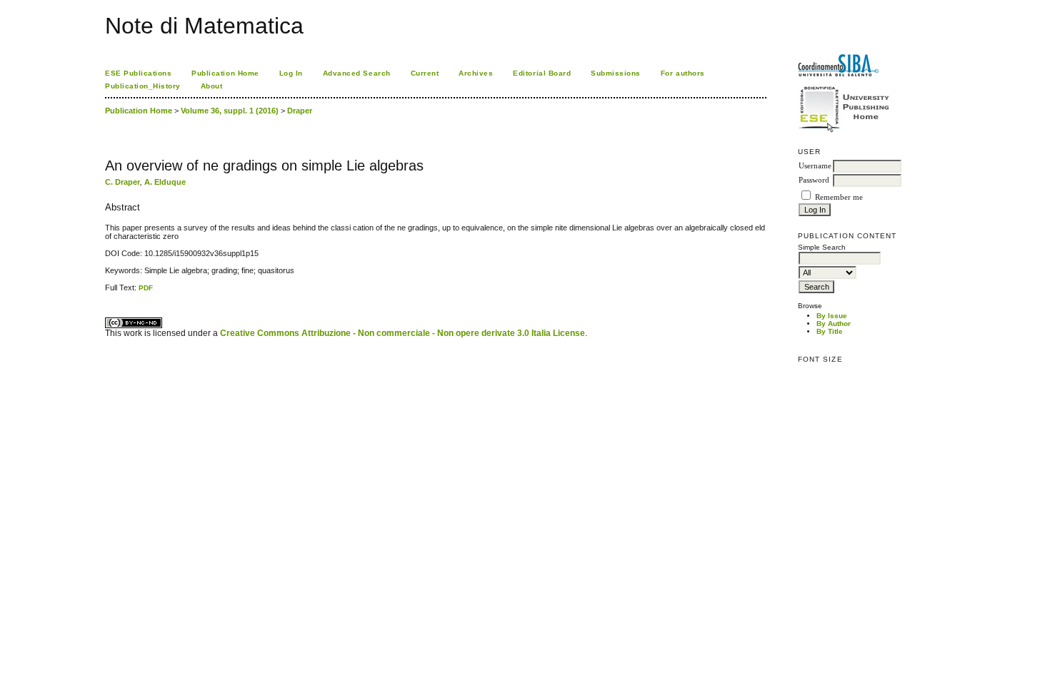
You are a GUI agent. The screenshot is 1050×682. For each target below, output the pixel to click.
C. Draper (122, 182)
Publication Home (225, 73)
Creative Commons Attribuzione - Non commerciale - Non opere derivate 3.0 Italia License (402, 333)
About (212, 86)
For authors (683, 73)
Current (425, 73)
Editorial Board (542, 73)
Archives (476, 73)
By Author (833, 323)
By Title (829, 331)
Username (815, 166)
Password (814, 180)
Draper (299, 110)
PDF (146, 288)
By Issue (831, 316)
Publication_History (143, 86)
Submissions (616, 73)
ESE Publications (138, 73)
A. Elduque (165, 182)
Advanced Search (357, 73)
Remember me (839, 197)
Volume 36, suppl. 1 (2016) (230, 110)
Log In (291, 73)
